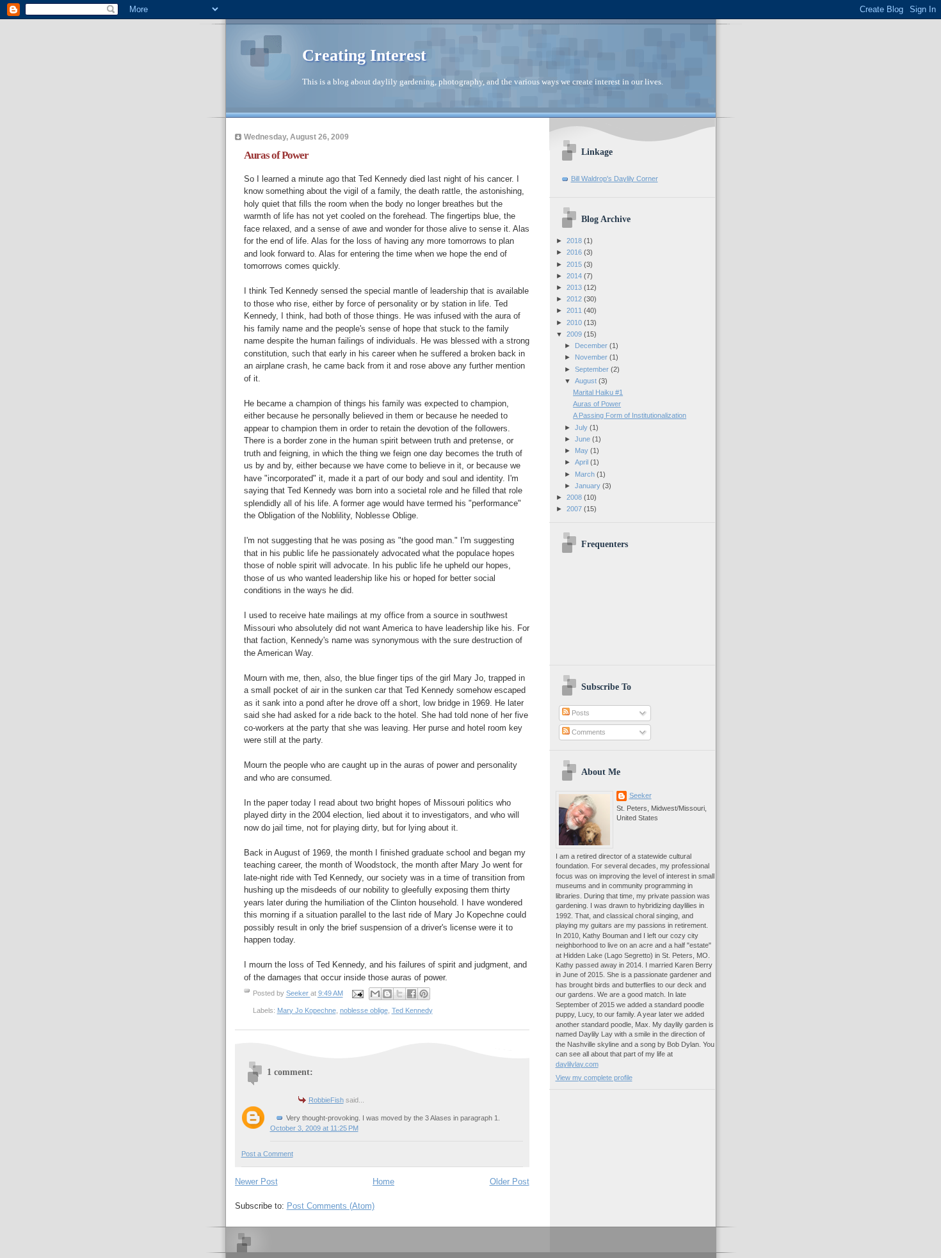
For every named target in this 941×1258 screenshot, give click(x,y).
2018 (575, 240)
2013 (575, 287)
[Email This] (375, 993)
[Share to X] (399, 993)
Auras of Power (597, 404)
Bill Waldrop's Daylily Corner (614, 178)
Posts (580, 713)
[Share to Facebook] (411, 993)
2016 (575, 252)
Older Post (509, 1181)
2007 (575, 509)
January (588, 486)
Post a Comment (267, 1154)
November (592, 357)
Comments (588, 732)
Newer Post (256, 1181)
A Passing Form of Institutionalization (629, 415)
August (587, 381)
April (582, 462)
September (593, 369)
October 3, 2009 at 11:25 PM (314, 1128)
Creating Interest (364, 55)
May (582, 450)
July (582, 427)
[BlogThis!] (387, 993)
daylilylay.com (577, 1064)
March (586, 474)
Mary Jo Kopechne (306, 1010)
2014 (575, 276)
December (592, 345)
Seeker (298, 994)
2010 (575, 322)
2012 (575, 299)
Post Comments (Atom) (330, 1206)
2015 (575, 264)
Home (383, 1181)
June (583, 439)
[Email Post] (357, 994)
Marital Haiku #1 (598, 392)
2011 (575, 310)
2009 (575, 334)
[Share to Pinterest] (423, 993)
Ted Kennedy (412, 1010)
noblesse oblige (364, 1010)
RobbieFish (326, 1100)
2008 (575, 497)
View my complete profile (594, 1077)
